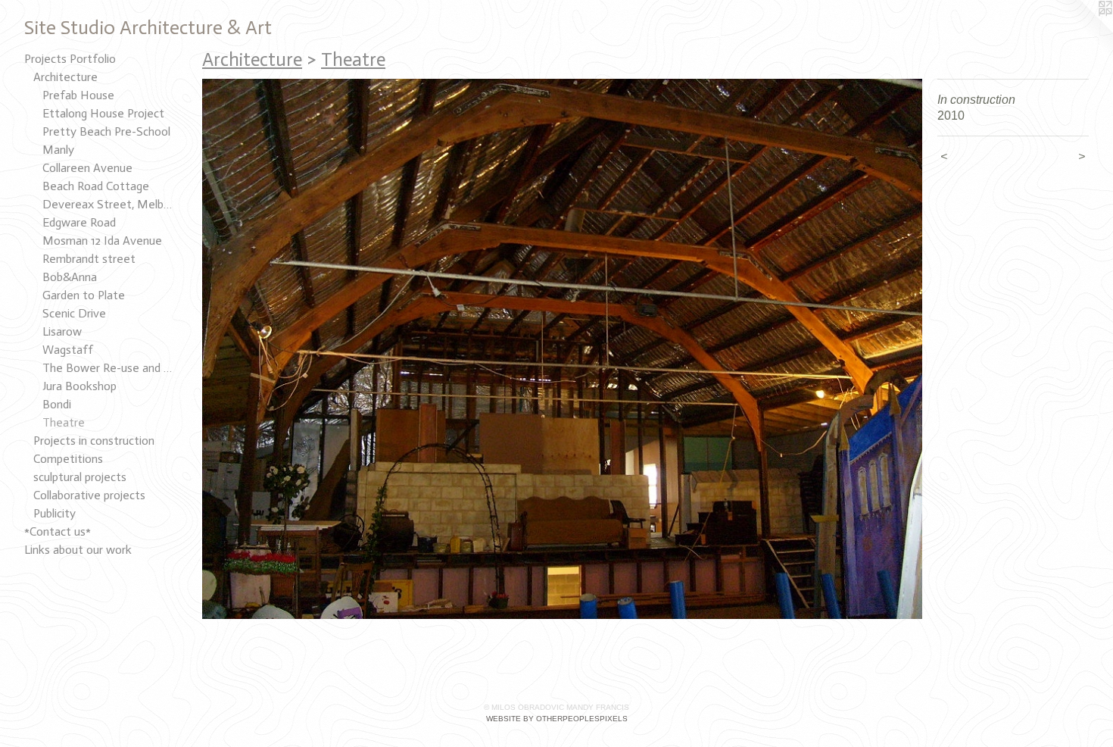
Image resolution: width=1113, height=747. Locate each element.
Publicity (54, 513)
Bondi (56, 404)
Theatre (63, 422)
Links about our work (78, 549)
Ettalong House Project (103, 113)
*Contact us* (57, 531)
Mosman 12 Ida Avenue (102, 240)
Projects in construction (93, 440)
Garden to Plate (83, 295)
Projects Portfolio (70, 59)
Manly (58, 149)
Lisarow (62, 331)
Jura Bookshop (79, 386)
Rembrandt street (89, 259)
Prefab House (78, 95)
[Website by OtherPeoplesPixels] (1082, 30)
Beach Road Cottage (95, 186)
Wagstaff (67, 349)
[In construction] (562, 349)
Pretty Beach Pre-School (106, 131)
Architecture (65, 77)
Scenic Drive (74, 313)
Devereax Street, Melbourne (109, 204)
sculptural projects (79, 477)
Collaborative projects (89, 495)
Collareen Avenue (87, 168)
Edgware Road (79, 222)
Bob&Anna (69, 277)
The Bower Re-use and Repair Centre (109, 368)
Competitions (68, 459)
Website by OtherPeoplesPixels (557, 718)
